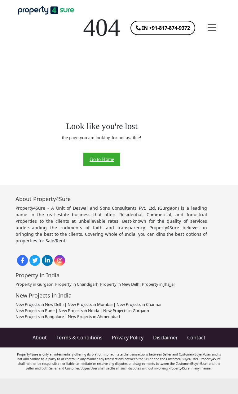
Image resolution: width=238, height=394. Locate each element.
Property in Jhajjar (158, 284)
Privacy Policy (127, 337)
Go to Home (102, 159)
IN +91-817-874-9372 (165, 28)
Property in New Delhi (120, 284)
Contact (196, 337)
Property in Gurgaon (34, 284)
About (40, 337)
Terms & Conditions (79, 337)
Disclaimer (165, 337)
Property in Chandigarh (77, 284)
